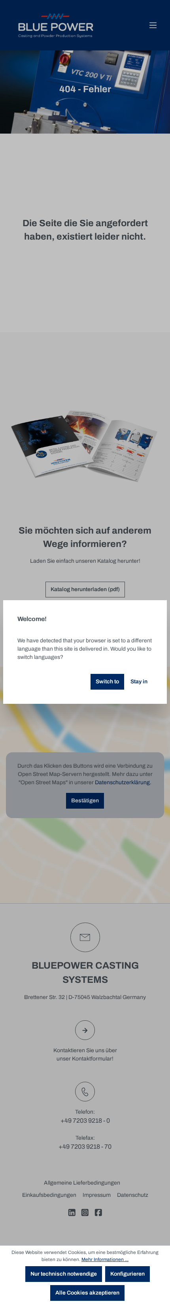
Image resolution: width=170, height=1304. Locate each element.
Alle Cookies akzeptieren (87, 1293)
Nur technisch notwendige (63, 1274)
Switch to (107, 682)
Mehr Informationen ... (104, 1259)
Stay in (138, 682)
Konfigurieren (127, 1274)
